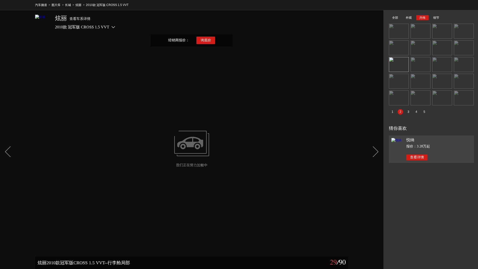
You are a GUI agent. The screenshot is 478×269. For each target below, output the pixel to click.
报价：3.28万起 (418, 146)
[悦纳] (396, 140)
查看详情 (417, 157)
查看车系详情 (79, 19)
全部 (395, 17)
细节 (436, 17)
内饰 (422, 17)
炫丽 (78, 5)
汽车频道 (41, 5)
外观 (409, 17)
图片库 (56, 5)
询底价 (206, 40)
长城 (68, 5)
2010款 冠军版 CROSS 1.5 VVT (107, 5)
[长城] (42, 22)
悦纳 (410, 140)
